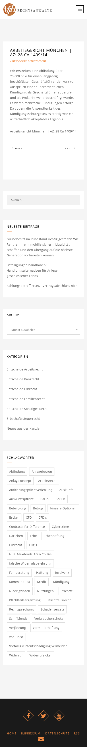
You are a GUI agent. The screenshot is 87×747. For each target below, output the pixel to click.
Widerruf (16, 655)
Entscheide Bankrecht (23, 379)
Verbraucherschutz (48, 618)
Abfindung (17, 471)
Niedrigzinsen (19, 591)
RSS (77, 733)
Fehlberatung (19, 572)
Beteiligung (17, 508)
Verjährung (17, 628)
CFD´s (43, 517)
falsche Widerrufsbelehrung (30, 563)
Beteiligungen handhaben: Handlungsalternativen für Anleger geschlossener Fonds (33, 270)
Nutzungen (45, 591)
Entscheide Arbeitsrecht (28, 61)
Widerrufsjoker (40, 655)
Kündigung (61, 582)
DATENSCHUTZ (57, 733)
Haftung (42, 572)
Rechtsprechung (21, 609)
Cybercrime (60, 526)
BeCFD (60, 499)
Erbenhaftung (54, 536)
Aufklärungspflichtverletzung (30, 490)
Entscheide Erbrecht (22, 389)
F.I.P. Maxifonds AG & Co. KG (30, 554)
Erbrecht (15, 545)
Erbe (33, 536)
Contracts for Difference (27, 526)
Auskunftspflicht (21, 499)
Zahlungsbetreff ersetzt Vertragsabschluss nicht (43, 286)
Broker (14, 517)
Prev (18, 148)
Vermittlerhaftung (46, 628)
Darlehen (16, 536)
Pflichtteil (68, 591)
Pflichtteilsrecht (59, 600)
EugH (33, 545)
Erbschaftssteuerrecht (23, 418)
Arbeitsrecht (47, 481)
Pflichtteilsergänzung (25, 600)
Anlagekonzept (20, 481)
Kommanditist (19, 582)
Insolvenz (62, 572)
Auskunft (66, 490)
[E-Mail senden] (41, 740)
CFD (29, 517)
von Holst (16, 637)
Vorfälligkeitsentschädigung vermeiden (38, 646)
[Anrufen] (49, 740)
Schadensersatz (52, 609)
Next (69, 148)
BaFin (44, 499)
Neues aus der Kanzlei (23, 428)
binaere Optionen (63, 508)
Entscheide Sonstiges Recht (27, 409)
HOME (12, 733)
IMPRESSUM (31, 733)
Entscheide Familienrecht (26, 399)
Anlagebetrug (42, 471)
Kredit (41, 582)
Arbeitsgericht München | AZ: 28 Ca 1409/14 (41, 52)
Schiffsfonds (18, 618)
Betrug (38, 508)
